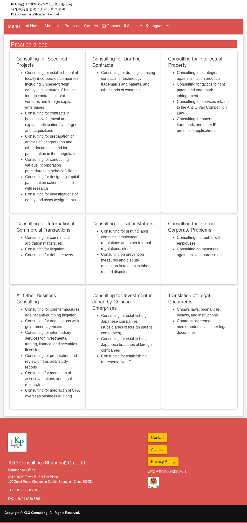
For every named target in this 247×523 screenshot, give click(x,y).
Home (35, 26)
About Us (52, 26)
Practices (72, 26)
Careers (91, 26)
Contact (113, 26)
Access (157, 450)
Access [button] (132, 26)
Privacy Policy (163, 462)
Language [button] (157, 26)
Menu (14, 26)
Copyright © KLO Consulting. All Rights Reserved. (42, 513)
